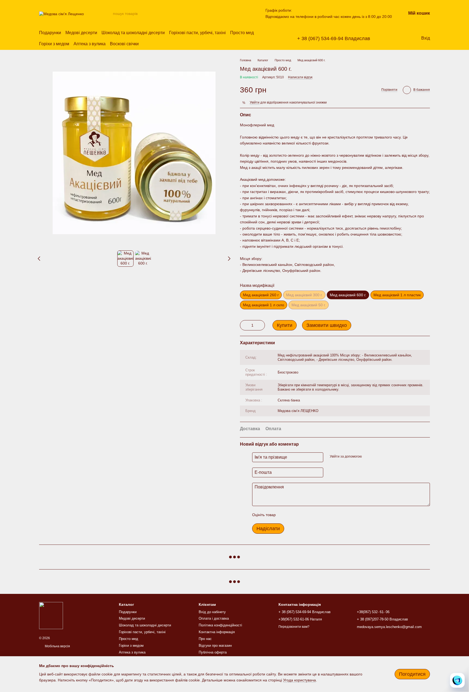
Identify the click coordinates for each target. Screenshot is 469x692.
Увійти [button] (254, 102)
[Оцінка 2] (293, 514)
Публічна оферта (213, 652)
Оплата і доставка (214, 618)
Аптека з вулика (90, 43)
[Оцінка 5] (319, 514)
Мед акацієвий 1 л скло (263, 305)
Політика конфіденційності (220, 625)
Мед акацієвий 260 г (261, 295)
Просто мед (242, 32)
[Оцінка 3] (302, 514)
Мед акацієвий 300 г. (304, 295)
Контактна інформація (217, 632)
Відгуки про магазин (215, 645)
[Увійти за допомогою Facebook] (368, 456)
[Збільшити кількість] (261, 325)
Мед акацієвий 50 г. (308, 305)
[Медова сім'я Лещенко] (51, 615)
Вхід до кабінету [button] (212, 612)
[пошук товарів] (108, 13)
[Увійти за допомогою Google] (376, 456)
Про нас (205, 639)
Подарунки (50, 32)
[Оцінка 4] (310, 514)
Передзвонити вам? (293, 627)
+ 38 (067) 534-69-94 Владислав (333, 38)
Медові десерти (81, 32)
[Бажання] (394, 38)
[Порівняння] (405, 38)
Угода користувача (299, 680)
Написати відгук (300, 77)
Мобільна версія (57, 646)
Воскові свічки (124, 43)
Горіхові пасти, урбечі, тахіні (197, 32)
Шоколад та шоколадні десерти (133, 32)
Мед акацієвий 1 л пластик (397, 295)
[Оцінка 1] (284, 514)
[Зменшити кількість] (244, 325)
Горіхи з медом (54, 43)
